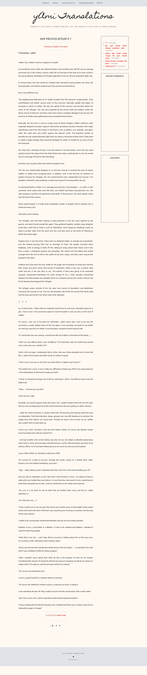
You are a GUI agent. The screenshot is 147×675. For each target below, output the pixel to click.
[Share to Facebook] (56, 626)
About (55, 3)
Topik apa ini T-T (111, 66)
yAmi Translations (73, 17)
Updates (45, 3)
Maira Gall (73, 659)
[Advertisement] (115, 115)
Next (65, 47)
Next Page (62, 615)
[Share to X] (52, 626)
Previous (47, 47)
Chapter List (57, 47)
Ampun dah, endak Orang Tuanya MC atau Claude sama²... (116, 55)
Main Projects (68, 3)
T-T (106, 43)
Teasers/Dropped (86, 3)
